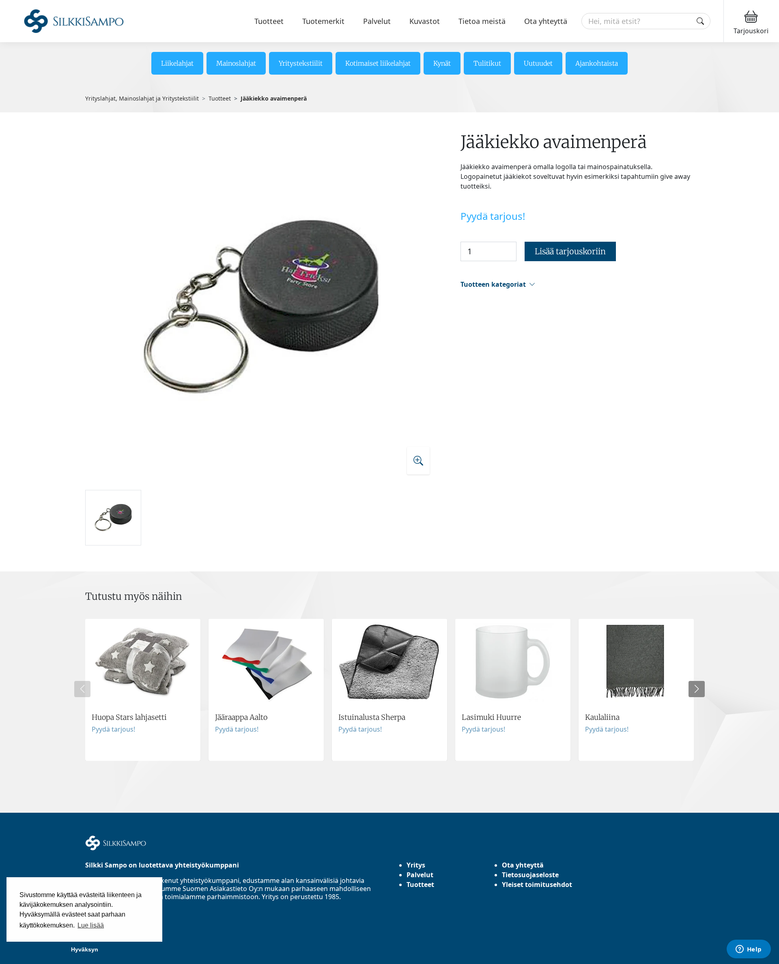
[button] (577, 284)
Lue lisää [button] (90, 925)
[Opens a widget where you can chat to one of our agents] (748, 950)
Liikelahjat (177, 63)
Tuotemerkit (323, 21)
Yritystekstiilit (301, 63)
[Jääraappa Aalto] (266, 690)
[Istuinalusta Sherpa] (389, 690)
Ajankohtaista (596, 63)
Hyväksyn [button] (84, 949)
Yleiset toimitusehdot (537, 884)
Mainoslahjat (236, 63)
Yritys (416, 865)
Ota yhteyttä (545, 21)
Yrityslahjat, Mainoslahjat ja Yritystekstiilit (142, 98)
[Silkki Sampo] (64, 21)
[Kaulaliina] (636, 690)
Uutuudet (538, 63)
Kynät (442, 63)
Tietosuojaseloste (530, 874)
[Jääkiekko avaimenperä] (261, 307)
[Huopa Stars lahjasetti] (142, 690)
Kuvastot (424, 21)
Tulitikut (487, 63)
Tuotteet (269, 21)
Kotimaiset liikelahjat (378, 63)
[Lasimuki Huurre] (512, 690)
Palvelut (377, 21)
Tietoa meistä (482, 21)
